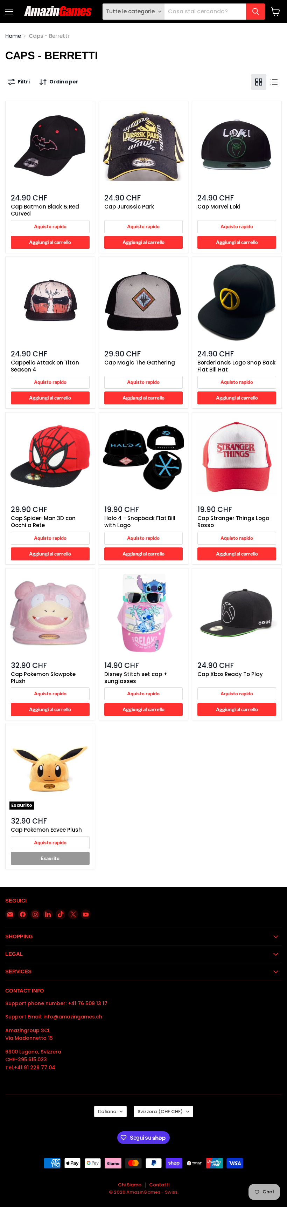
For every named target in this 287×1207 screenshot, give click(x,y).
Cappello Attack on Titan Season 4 (45, 366)
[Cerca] (255, 12)
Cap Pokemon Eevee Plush (46, 829)
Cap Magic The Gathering (139, 362)
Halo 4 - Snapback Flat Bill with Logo (139, 521)
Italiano (107, 1111)
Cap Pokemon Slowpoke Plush (43, 677)
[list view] (274, 82)
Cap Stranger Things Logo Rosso (233, 521)
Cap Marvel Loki (218, 206)
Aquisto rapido (50, 226)
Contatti (159, 1184)
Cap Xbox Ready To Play (230, 674)
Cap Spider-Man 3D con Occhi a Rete (43, 521)
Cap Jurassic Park (129, 206)
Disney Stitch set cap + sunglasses (136, 677)
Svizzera (160, 1111)
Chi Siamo (129, 1184)
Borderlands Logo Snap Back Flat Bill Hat (236, 366)
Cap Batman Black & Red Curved (45, 210)
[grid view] (258, 82)
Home (13, 36)
